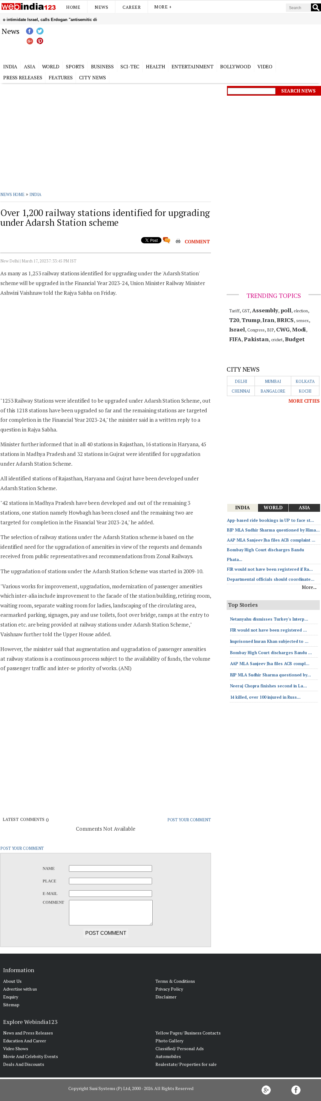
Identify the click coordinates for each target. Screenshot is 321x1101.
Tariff (234, 311)
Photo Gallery (169, 1041)
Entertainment (192, 66)
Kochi (305, 391)
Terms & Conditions (175, 981)
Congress (256, 330)
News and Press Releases (28, 1033)
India (10, 66)
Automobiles (168, 1056)
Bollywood (235, 66)
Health (155, 66)
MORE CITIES (304, 401)
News (101, 7)
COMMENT (197, 241)
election (301, 311)
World (51, 66)
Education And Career (24, 1041)
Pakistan (256, 339)
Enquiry (10, 997)
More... (309, 587)
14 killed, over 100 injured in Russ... (265, 697)
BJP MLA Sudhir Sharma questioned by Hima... (273, 530)
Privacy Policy (169, 989)
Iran (268, 320)
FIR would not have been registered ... (268, 630)
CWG (283, 329)
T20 (234, 320)
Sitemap (11, 1005)
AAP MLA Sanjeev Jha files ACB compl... (269, 663)
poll (286, 310)
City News (92, 77)
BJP (270, 330)
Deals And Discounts (23, 1064)
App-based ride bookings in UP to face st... (270, 520)
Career (132, 7)
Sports (75, 66)
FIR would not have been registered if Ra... (270, 569)
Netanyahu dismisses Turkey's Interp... (269, 619)
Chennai (241, 391)
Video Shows (15, 1048)
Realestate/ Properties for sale (186, 1064)
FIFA (235, 339)
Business (102, 66)
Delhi (241, 381)
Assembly (265, 310)
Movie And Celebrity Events (30, 1056)
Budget (294, 339)
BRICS (285, 320)
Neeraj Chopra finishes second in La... (268, 686)
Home (73, 7)
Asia (29, 66)
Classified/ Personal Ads (179, 1048)
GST (246, 311)
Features (60, 77)
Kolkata (305, 381)
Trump (251, 320)
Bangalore (272, 391)
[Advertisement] (192, 41)
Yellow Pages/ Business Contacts (188, 1033)
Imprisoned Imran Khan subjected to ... (269, 641)
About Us (12, 981)
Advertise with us (20, 989)
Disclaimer (165, 997)
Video (265, 66)
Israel (237, 329)
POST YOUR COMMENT (189, 820)
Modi (299, 329)
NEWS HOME (12, 194)
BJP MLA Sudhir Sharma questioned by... (270, 675)
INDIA (35, 194)
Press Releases (22, 77)
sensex (302, 320)
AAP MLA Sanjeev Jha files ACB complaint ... (271, 540)
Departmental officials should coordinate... (270, 579)
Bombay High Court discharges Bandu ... (271, 652)
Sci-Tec (129, 66)
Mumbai (273, 381)
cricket (276, 339)
